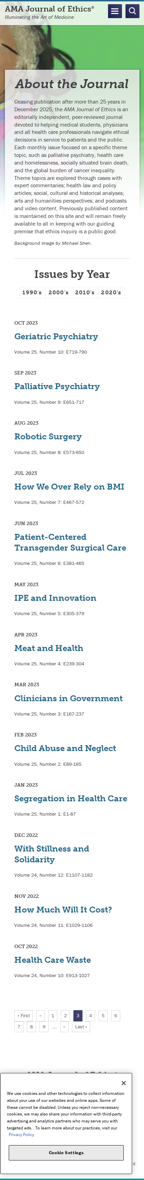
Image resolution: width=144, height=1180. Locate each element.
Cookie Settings (66, 1153)
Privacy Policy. (22, 1134)
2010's (85, 292)
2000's (59, 292)
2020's (111, 292)
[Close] (123, 1083)
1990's (32, 292)
